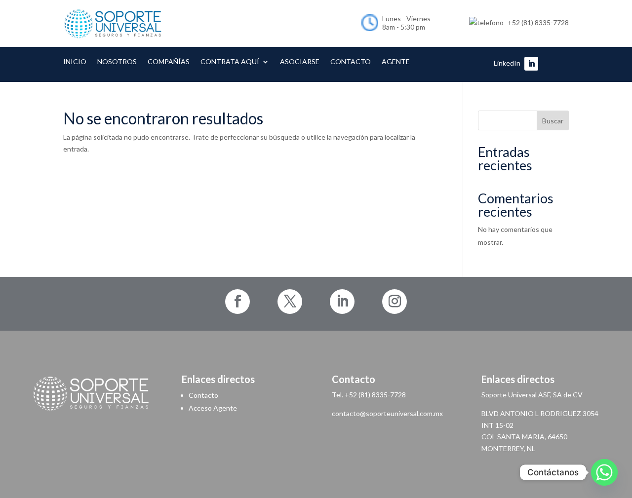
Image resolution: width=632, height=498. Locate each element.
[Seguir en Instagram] (394, 301)
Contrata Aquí (229, 62)
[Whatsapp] (604, 472)
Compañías (169, 62)
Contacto (350, 62)
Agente (396, 62)
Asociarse (299, 62)
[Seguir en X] (289, 301)
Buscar (552, 120)
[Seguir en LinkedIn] (531, 64)
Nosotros (117, 62)
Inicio (74, 62)
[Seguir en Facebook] (237, 301)
